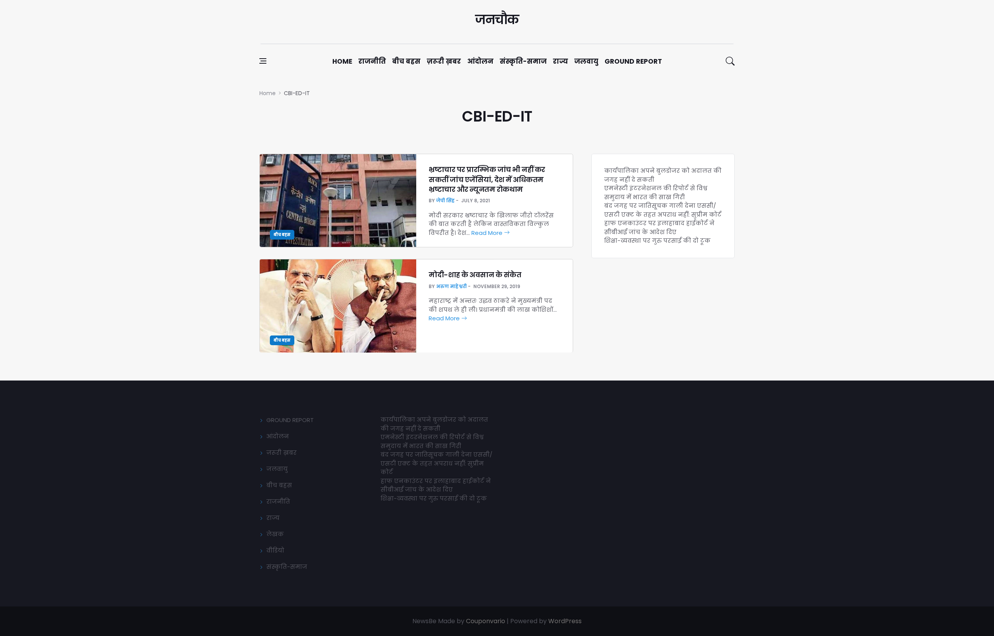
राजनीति (372, 61)
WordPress (565, 621)
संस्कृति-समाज (523, 61)
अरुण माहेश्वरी (451, 286)
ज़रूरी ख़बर (444, 61)
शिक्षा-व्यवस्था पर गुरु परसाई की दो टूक (657, 240)
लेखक (275, 534)
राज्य (560, 61)
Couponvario (485, 621)
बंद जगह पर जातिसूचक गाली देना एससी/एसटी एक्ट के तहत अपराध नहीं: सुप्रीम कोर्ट (662, 210)
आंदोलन (480, 61)
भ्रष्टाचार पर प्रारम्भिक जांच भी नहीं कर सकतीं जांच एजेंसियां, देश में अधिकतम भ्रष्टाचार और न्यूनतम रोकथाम (487, 179)
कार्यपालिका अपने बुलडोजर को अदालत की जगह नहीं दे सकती (434, 424)
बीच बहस (406, 61)
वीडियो (275, 550)
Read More (487, 233)
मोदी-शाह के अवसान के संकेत (475, 275)
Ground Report (633, 61)
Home (342, 61)
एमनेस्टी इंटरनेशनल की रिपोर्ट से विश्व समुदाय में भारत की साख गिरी (655, 192)
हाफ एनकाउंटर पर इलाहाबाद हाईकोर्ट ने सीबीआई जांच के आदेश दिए (659, 227)
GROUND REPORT (290, 420)
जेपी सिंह (445, 200)
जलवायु (586, 61)
